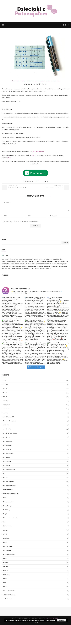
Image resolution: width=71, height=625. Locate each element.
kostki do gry (36, 510)
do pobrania (36, 405)
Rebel (36, 558)
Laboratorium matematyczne (36, 518)
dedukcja (36, 401)
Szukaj (4, 239)
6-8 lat (17, 81)
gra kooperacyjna (36, 453)
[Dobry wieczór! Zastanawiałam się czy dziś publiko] (58, 353)
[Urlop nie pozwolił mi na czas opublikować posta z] (13, 307)
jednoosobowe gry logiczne (36, 494)
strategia (36, 566)
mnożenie (36, 538)
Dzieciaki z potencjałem (52, 618)
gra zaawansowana (36, 469)
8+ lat (22, 81)
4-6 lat (36, 389)
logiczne (36, 530)
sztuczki (36, 570)
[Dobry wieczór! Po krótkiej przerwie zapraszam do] (35, 330)
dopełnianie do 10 (36, 417)
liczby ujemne (36, 526)
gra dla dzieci (36, 429)
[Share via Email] (47, 181)
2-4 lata (36, 384)
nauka (48, 81)
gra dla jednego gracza (36, 433)
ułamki (36, 578)
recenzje (36, 562)
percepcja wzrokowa (36, 554)
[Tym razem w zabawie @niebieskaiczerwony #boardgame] (58, 307)
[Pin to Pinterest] (45, 181)
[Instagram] (63, 25)
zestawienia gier (36, 599)
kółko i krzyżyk (36, 506)
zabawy (36, 587)
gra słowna (36, 465)
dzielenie (36, 425)
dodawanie (29, 81)
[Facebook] (61, 25)
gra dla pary (36, 437)
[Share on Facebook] (43, 181)
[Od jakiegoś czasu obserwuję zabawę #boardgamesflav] (58, 330)
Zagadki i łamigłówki (36, 595)
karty (36, 498)
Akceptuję (61, 620)
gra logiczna (36, 457)
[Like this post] (40, 181)
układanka (36, 574)
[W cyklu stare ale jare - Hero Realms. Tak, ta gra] (35, 353)
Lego (36, 522)
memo (36, 534)
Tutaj (9, 157)
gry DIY (36, 477)
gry (36, 473)
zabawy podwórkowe (36, 591)
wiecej (53, 620)
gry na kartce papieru (36, 485)
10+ (12, 81)
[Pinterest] (65, 25)
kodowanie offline (36, 502)
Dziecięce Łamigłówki (36, 421)
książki (36, 514)
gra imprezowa (36, 441)
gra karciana (36, 449)
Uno (36, 582)
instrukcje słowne (36, 490)
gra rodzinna (36, 461)
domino (36, 413)
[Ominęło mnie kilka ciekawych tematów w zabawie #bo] (13, 330)
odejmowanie (56, 81)
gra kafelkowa (36, 445)
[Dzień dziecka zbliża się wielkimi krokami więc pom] (13, 353)
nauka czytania (36, 546)
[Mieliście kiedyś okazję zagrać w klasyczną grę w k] (35, 307)
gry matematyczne (40, 81)
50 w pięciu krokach (38, 151)
